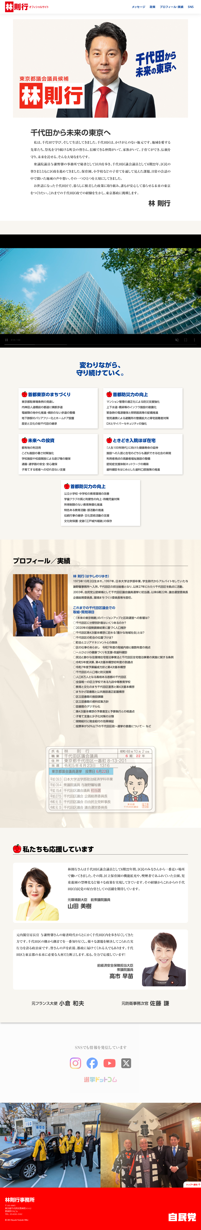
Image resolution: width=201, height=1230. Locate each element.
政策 (152, 7)
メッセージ (138, 7)
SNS (191, 7)
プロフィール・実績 (171, 7)
